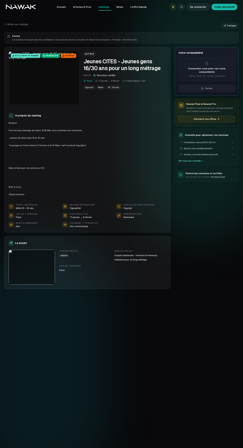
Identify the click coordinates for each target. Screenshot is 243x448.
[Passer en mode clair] (173, 7)
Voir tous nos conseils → (190, 160)
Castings (103, 7)
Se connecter (198, 7)
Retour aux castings (17, 24)
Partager (231, 25)
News (119, 7)
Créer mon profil (224, 7)
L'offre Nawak (138, 7)
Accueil (61, 7)
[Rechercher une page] (181, 7)
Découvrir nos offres (205, 118)
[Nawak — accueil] (21, 6)
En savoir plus (218, 177)
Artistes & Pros (82, 7)
